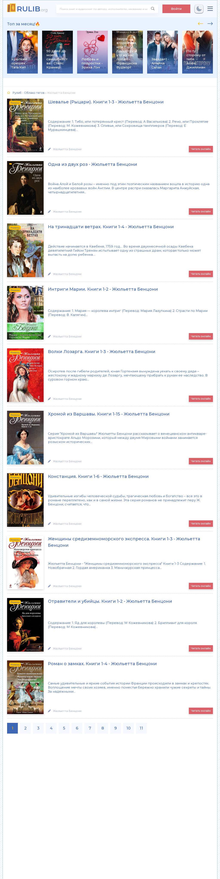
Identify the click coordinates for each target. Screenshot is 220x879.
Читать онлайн (201, 149)
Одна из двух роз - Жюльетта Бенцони (92, 164)
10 (128, 728)
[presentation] (200, 23)
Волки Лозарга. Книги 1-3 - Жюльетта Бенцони (101, 351)
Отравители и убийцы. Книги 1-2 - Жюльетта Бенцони (110, 601)
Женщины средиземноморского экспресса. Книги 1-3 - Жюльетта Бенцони (124, 542)
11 (141, 728)
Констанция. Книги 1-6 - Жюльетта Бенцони (98, 476)
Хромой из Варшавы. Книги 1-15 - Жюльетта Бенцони (109, 414)
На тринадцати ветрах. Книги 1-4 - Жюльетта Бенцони (111, 226)
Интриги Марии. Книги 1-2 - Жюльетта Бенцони (103, 289)
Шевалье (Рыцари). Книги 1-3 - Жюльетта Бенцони (106, 101)
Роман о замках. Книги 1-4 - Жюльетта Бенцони (102, 663)
